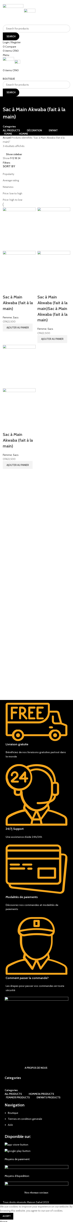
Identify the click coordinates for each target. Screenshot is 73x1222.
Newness (8, 187)
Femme (7, 317)
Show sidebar (14, 154)
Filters (6, 162)
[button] (18, 327)
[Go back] (7, 101)
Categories (9, 126)
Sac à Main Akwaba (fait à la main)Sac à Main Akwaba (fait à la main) (52, 308)
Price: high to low (12, 199)
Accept (7, 1216)
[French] (64, 54)
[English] (68, 54)
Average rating (11, 180)
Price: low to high (12, 193)
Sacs (16, 317)
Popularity (8, 174)
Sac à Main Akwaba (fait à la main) (18, 302)
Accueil (7, 137)
